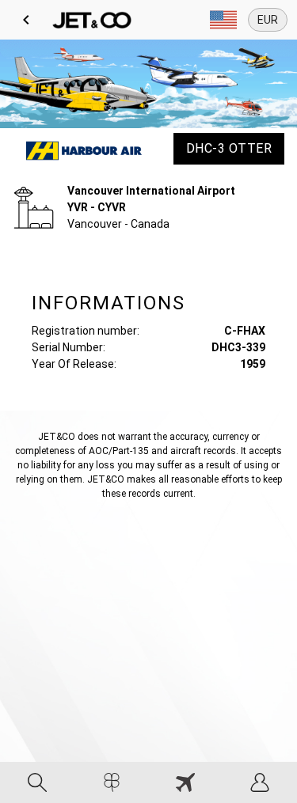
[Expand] (223, 20)
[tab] (37, 782)
